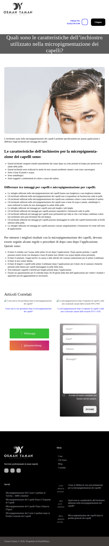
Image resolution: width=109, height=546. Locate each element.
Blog (60, 464)
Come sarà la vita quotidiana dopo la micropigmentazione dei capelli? (28, 310)
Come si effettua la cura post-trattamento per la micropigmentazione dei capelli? (85, 486)
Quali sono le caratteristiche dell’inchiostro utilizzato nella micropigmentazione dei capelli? (86, 503)
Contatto (62, 467)
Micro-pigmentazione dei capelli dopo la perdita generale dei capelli (85, 517)
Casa (60, 456)
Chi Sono (62, 460)
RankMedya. (44, 541)
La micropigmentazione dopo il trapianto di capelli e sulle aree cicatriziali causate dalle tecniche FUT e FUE (80, 310)
